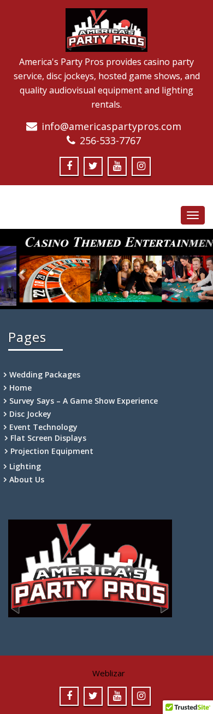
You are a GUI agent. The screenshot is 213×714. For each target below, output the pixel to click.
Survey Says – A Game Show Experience (83, 401)
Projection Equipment (51, 451)
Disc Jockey (30, 414)
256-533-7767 (110, 140)
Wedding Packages (44, 374)
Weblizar (108, 673)
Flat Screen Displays (48, 438)
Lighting (25, 466)
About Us (26, 479)
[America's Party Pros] (106, 28)
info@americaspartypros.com (111, 126)
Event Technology (43, 427)
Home (20, 387)
